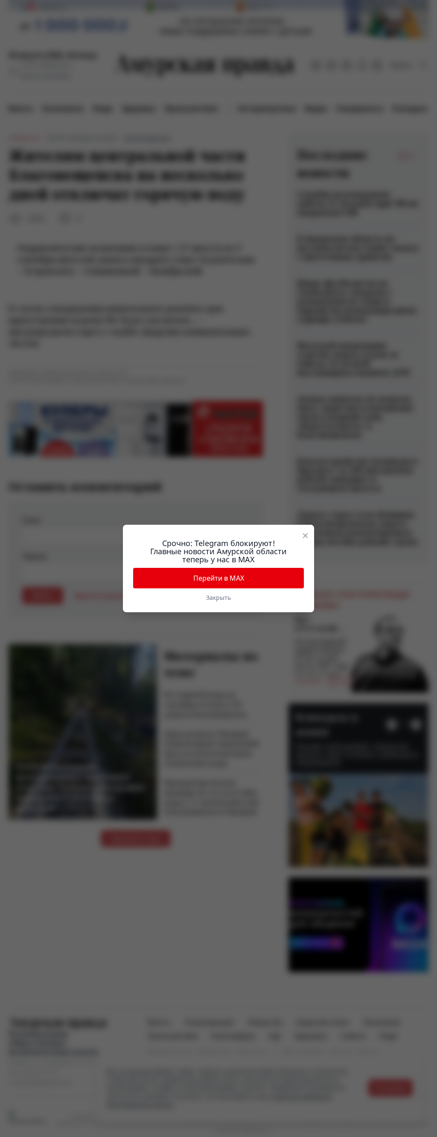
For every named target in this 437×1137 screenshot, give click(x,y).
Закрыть (218, 597)
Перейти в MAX (218, 578)
